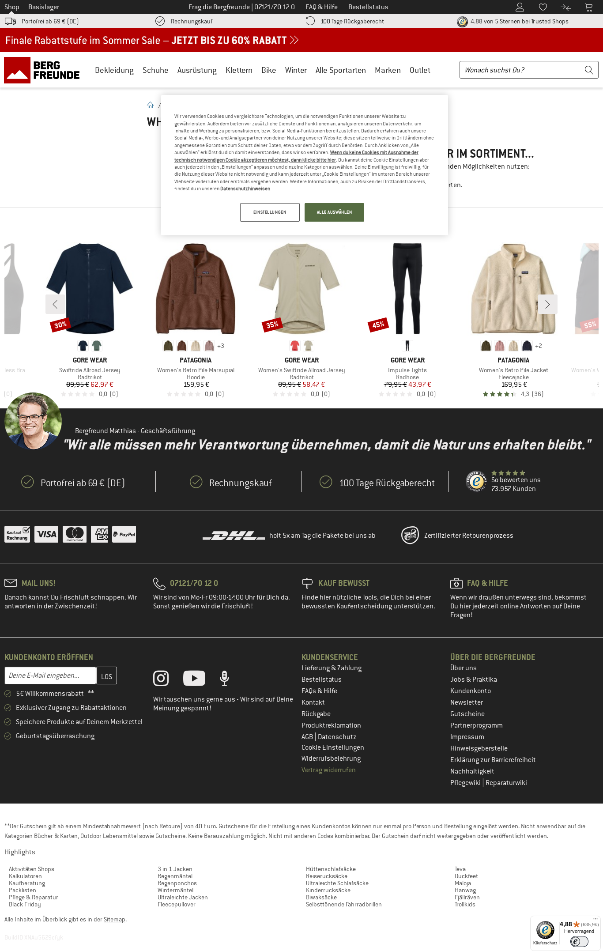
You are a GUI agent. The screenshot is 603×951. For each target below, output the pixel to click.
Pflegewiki (466, 782)
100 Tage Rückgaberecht (352, 21)
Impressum (467, 736)
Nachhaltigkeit (472, 771)
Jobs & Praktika (473, 679)
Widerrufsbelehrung (331, 758)
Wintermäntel (175, 890)
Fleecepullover (177, 904)
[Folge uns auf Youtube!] (201, 680)
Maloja (463, 883)
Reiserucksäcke (326, 876)
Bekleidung (114, 70)
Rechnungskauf (191, 21)
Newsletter (466, 702)
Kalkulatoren (25, 876)
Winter (296, 70)
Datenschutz (337, 736)
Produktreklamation (331, 725)
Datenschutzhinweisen (245, 188)
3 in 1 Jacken (175, 869)
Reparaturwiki (506, 782)
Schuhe (156, 70)
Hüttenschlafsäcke (331, 869)
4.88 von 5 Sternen (519, 21)
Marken (388, 70)
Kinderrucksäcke (328, 890)
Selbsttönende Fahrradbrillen (344, 904)
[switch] (579, 941)
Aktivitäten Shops (31, 869)
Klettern (239, 70)
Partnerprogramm (476, 725)
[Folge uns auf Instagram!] (167, 680)
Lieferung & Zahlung (332, 668)
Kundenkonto (470, 691)
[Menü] (595, 921)
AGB (308, 736)
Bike (268, 70)
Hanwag (465, 890)
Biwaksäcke (321, 897)
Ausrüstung (197, 70)
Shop (11, 7)
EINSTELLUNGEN (269, 212)
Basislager (43, 7)
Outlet (420, 70)
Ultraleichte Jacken (183, 897)
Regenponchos (177, 883)
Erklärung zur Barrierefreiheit (493, 759)
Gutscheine (467, 713)
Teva (460, 869)
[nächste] (548, 304)
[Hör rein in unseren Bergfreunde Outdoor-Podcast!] (231, 680)
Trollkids (465, 904)
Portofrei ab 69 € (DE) (50, 21)
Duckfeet (466, 876)
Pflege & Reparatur (33, 897)
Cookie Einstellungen (333, 747)
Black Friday (25, 904)
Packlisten (22, 890)
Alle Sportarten (341, 70)
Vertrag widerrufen (329, 770)
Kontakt (313, 702)
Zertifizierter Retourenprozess (468, 535)
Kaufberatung (27, 883)
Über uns (463, 668)
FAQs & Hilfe (319, 691)
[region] (304, 165)
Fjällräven (467, 897)
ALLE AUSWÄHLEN (334, 212)
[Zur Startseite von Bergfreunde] (45, 69)
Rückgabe (316, 713)
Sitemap (114, 919)
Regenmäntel (175, 876)
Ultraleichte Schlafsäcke (337, 883)
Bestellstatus (322, 679)
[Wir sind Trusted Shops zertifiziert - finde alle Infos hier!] (477, 482)
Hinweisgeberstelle (479, 748)
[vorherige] (55, 304)
